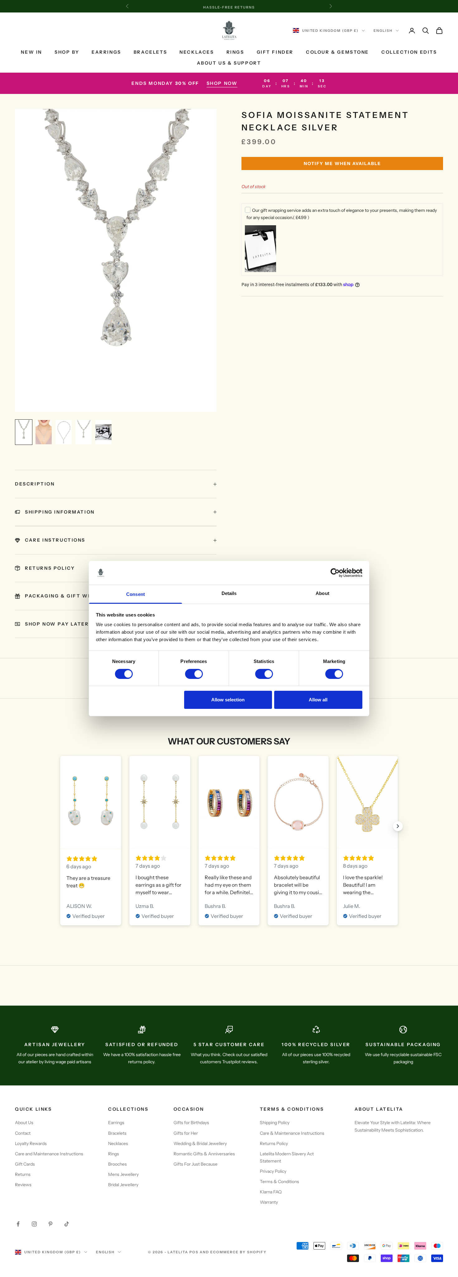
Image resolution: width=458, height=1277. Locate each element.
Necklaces (196, 52)
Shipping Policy (274, 1122)
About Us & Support (229, 63)
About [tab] (322, 593)
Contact (23, 1133)
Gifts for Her (186, 1133)
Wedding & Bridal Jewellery (200, 1143)
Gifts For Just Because (195, 1164)
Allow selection (228, 699)
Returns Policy (274, 1143)
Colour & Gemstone (337, 52)
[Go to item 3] (63, 432)
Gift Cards (25, 1164)
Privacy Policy (273, 1171)
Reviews (23, 1184)
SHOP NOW (222, 83)
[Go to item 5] (103, 432)
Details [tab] (229, 593)
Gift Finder (275, 52)
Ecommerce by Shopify (238, 1252)
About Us (24, 1122)
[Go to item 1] (23, 432)
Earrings (106, 52)
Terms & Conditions (279, 1181)
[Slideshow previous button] (60, 826)
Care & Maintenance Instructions (292, 1133)
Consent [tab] (135, 594)
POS (193, 1252)
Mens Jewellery (123, 1174)
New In (31, 52)
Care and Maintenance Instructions (49, 1154)
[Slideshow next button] (398, 826)
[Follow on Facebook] (18, 1224)
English (383, 30)
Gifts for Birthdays (191, 1122)
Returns (23, 1174)
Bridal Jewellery (123, 1184)
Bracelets (150, 52)
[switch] (194, 674)
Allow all (318, 699)
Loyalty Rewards (31, 1143)
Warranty (269, 1202)
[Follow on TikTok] (67, 1224)
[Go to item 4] (83, 432)
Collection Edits (409, 52)
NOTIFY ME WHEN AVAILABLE (342, 163)
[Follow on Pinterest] (50, 1224)
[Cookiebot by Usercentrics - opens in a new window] (335, 573)
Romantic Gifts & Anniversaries (204, 1154)
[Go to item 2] (43, 432)
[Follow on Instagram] (34, 1224)
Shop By (67, 52)
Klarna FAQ (271, 1192)
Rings (235, 52)
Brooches (117, 1164)
